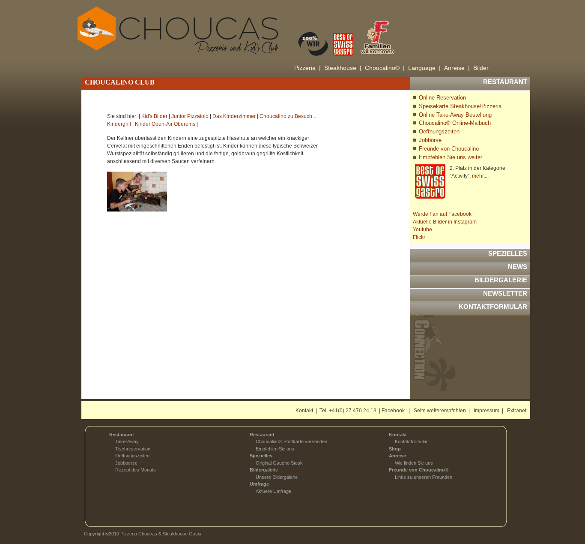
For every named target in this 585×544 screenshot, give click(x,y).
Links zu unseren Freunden (423, 477)
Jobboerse (126, 462)
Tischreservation (132, 448)
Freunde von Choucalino (449, 148)
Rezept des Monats (135, 469)
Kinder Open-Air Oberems (165, 124)
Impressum (486, 411)
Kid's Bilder (154, 116)
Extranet (516, 411)
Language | (424, 67)
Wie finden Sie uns (414, 462)
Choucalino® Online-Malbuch (455, 123)
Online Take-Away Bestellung (455, 115)
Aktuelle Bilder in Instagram (445, 222)
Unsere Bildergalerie (277, 477)
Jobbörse (430, 140)
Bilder (481, 67)
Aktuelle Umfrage (273, 491)
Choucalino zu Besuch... (288, 116)
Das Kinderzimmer (234, 116)
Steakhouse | (342, 67)
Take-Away (127, 441)
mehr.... (480, 176)
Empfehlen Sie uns (275, 448)
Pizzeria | (307, 67)
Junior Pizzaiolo (190, 116)
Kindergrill (119, 124)
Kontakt (304, 411)
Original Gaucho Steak (279, 462)
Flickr (419, 237)
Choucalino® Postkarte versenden (291, 441)
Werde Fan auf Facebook (442, 214)
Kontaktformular (411, 441)
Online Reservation (442, 97)
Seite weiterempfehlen (440, 411)
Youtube (422, 230)
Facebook (393, 411)
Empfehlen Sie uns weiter (450, 157)
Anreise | (457, 67)
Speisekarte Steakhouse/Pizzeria (460, 106)
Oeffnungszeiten (439, 131)
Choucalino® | (385, 67)
